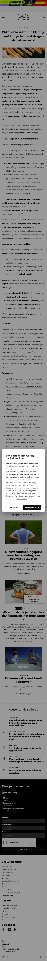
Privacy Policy (22, 498)
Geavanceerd (14, 507)
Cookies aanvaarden (32, 507)
